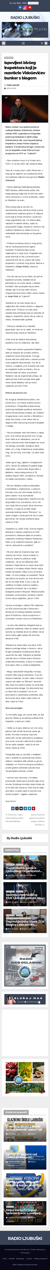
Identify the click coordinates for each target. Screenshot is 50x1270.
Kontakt (11, 1259)
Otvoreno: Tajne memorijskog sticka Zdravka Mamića (14, 818)
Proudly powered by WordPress (17, 1249)
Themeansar (25, 1253)
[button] (42, 43)
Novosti (19, 915)
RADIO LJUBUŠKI (25, 17)
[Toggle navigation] (23, 43)
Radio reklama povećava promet (25, 1265)
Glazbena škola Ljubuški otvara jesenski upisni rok (24, 1128)
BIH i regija (9, 58)
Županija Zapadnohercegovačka (18, 918)
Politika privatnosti (40, 1259)
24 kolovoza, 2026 (17, 1217)
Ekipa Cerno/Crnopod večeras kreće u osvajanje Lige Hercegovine (24, 1213)
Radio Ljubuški (13, 85)
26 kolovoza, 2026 (17, 1134)
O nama (29, 1259)
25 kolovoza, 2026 (17, 1162)
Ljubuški (20, 864)
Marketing (20, 1259)
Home (5, 1259)
